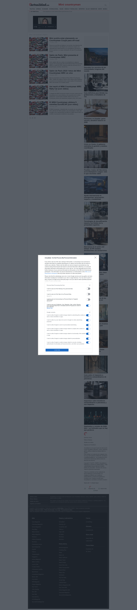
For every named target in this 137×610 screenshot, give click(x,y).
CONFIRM (57, 350)
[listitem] (68, 285)
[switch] (88, 289)
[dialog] (68, 305)
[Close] (95, 258)
